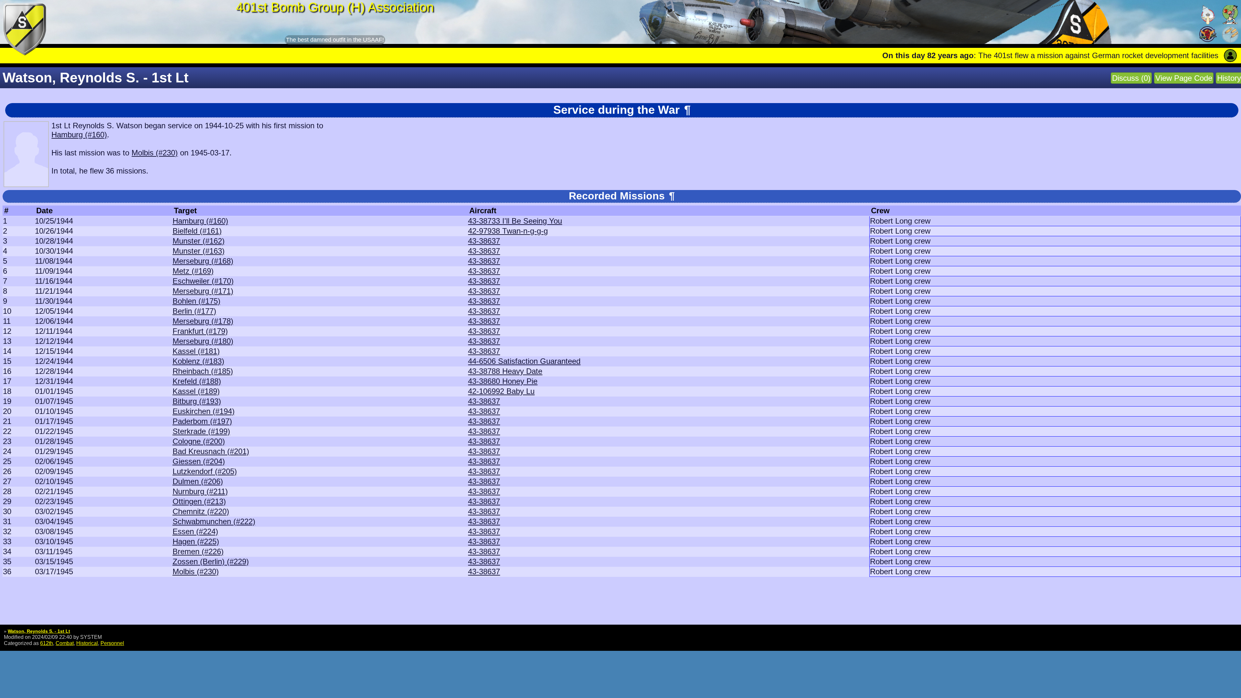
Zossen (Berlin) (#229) (211, 561)
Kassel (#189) (196, 391)
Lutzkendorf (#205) (205, 471)
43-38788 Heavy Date (505, 371)
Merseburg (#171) (203, 291)
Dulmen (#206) (198, 481)
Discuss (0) (1131, 78)
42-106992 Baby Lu (501, 391)
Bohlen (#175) (196, 301)
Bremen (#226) (198, 551)
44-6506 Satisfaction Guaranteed (524, 361)
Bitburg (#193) (197, 401)
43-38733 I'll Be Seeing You (515, 221)
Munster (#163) (199, 251)
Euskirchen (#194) (204, 411)
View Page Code (1183, 78)
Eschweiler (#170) (203, 281)
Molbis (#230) (155, 152)
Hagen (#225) (196, 541)
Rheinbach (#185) (203, 371)
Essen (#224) (195, 531)
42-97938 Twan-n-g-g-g (508, 231)
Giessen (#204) (199, 461)
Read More (1217, 55)
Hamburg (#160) (79, 134)
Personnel (112, 643)
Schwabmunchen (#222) (214, 521)
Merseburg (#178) (203, 321)
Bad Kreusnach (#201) (211, 451)
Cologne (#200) (199, 441)
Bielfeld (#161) (197, 231)
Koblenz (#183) (198, 361)
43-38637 (484, 241)
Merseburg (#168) (203, 261)
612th (46, 643)
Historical (87, 643)
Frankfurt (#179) (200, 331)
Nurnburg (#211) (200, 491)
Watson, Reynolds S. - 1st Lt (39, 631)
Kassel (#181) (196, 351)
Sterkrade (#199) (201, 431)
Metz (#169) (193, 271)
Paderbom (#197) (202, 421)
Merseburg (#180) (203, 341)
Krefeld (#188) (197, 381)
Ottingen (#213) (199, 501)
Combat (65, 643)
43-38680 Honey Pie (502, 381)
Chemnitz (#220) (201, 511)
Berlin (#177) (194, 311)
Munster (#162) (199, 241)
